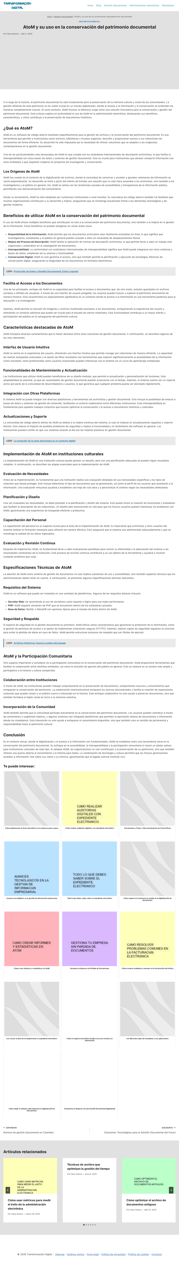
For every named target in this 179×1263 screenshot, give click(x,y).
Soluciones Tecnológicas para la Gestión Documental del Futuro (140, 1130)
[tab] (84, 1224)
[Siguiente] (171, 1190)
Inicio (90, 5)
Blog (98, 5)
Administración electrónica (144, 5)
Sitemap (59, 1254)
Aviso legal (93, 1254)
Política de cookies (138, 1254)
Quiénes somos (75, 1254)
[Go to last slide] (8, 1190)
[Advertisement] (89, 69)
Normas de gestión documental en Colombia (28, 1130)
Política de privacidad (113, 1254)
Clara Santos (12, 34)
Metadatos (168, 5)
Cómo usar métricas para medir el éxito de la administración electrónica (29, 1204)
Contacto (157, 1254)
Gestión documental (115, 5)
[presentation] (30, 1176)
